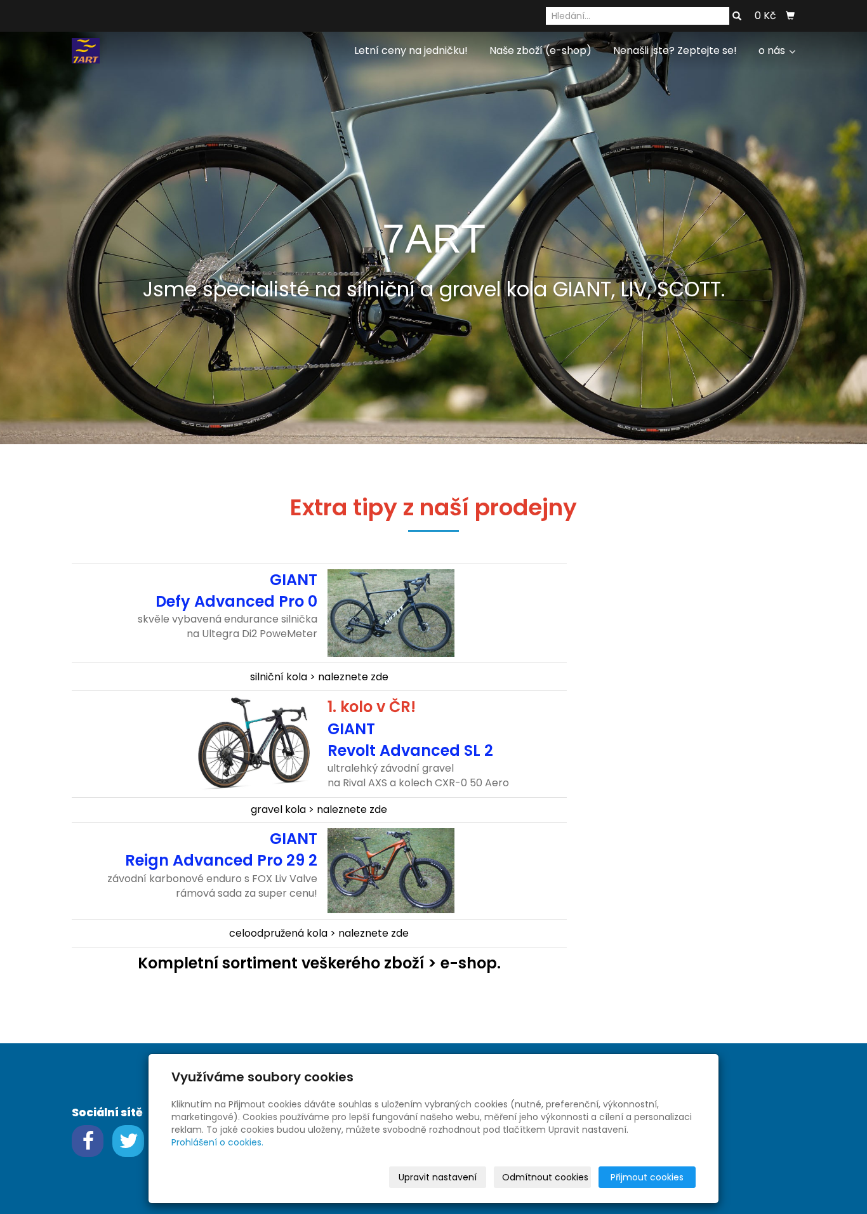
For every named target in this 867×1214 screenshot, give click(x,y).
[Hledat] (737, 16)
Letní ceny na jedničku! (411, 50)
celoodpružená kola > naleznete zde (319, 933)
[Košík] (790, 16)
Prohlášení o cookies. (217, 1142)
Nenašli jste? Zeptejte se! (675, 50)
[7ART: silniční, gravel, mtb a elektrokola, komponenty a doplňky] (86, 50)
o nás (773, 50)
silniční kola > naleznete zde (319, 677)
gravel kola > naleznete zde (319, 809)
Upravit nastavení (438, 1177)
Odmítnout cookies (545, 1177)
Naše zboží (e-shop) (540, 50)
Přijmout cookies (647, 1177)
